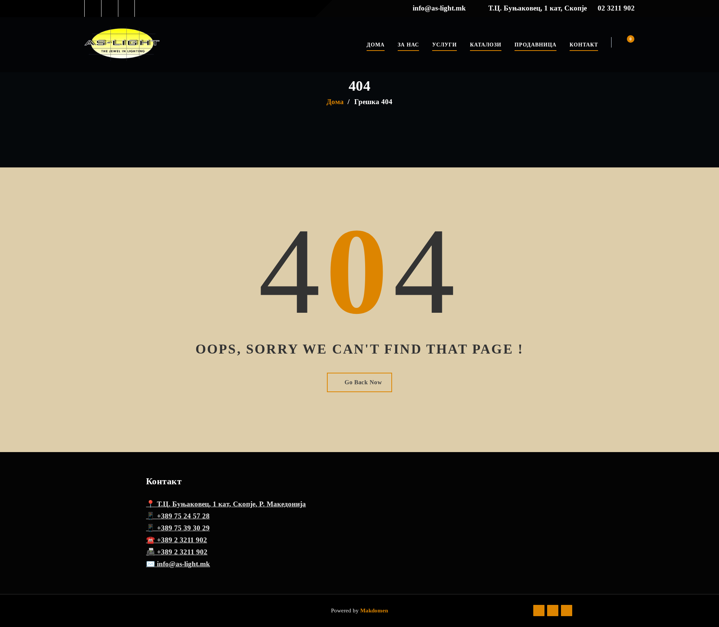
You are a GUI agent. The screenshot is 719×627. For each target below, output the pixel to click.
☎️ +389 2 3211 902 (176, 540)
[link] (93, 8)
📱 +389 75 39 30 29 (178, 528)
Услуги (444, 45)
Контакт (584, 45)
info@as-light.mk (439, 8)
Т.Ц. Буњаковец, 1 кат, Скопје (537, 8)
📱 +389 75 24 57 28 (178, 516)
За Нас (408, 45)
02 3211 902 (616, 8)
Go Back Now (363, 382)
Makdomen (373, 611)
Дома (376, 45)
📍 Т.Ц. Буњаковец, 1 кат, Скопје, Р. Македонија (226, 504)
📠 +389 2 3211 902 (176, 552)
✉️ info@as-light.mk (178, 564)
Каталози (485, 45)
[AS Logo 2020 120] (122, 44)
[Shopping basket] (626, 42)
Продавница (535, 45)
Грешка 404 (373, 102)
